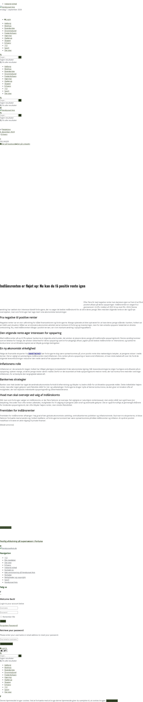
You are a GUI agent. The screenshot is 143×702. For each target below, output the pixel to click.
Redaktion (6, 129)
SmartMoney (34, 353)
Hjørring (8, 35)
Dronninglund (10, 30)
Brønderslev (9, 28)
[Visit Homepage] (7, 7)
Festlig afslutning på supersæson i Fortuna (21, 541)
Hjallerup (8, 38)
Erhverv (7, 43)
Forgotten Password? (9, 625)
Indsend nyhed (10, 4)
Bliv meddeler (10, 560)
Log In (4, 648)
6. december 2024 (7, 132)
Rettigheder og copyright (15, 577)
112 (5, 45)
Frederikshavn (10, 33)
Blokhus (7, 26)
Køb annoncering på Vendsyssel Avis (19, 572)
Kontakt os (9, 570)
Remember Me (9, 617)
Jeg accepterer (112, 701)
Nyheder (8, 575)
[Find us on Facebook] (0, 13)
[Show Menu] (1, 108)
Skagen (7, 40)
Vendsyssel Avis (11, 582)
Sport (6, 48)
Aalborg (7, 23)
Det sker (8, 50)
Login (8, 19)
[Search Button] (1, 54)
